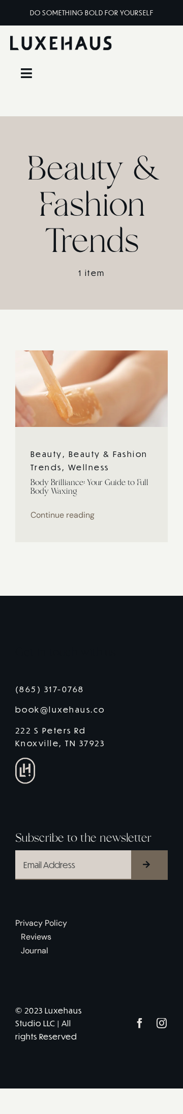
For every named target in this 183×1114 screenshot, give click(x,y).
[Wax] (91, 354)
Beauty (46, 454)
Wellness (88, 467)
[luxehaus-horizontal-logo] (61, 39)
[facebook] (140, 1023)
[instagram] (162, 1023)
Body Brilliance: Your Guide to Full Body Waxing (89, 487)
